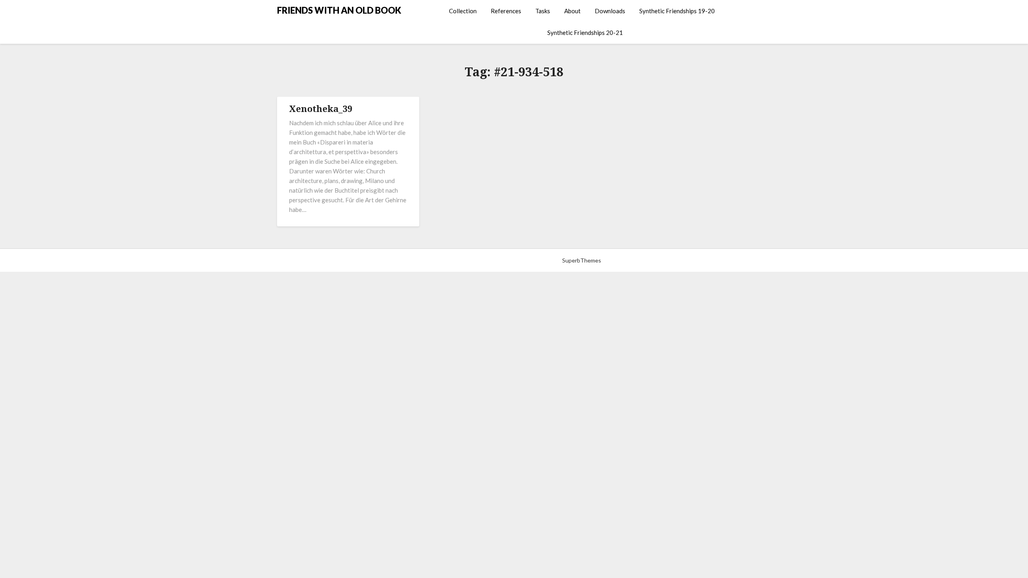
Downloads (610, 10)
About (572, 10)
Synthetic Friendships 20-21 (585, 32)
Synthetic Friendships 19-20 (677, 10)
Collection (463, 10)
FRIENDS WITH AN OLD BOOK (339, 10)
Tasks (542, 10)
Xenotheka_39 (320, 108)
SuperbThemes (581, 260)
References (506, 10)
